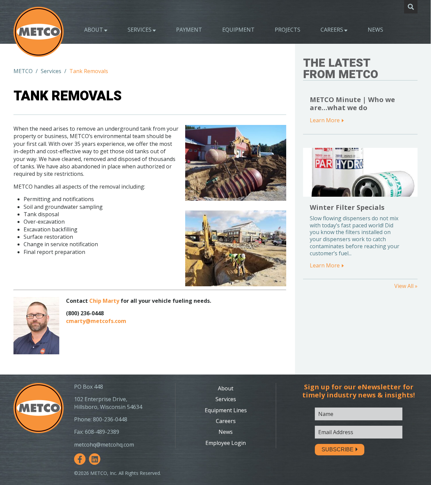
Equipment (238, 29)
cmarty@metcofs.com (96, 321)
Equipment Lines (226, 410)
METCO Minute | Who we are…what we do (352, 103)
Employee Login (225, 443)
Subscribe (338, 449)
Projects (287, 29)
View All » (406, 286)
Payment (189, 29)
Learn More (325, 120)
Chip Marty (104, 300)
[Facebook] (80, 459)
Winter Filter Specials (347, 207)
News (375, 29)
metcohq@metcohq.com (104, 444)
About (93, 29)
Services (140, 29)
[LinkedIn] (94, 459)
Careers (332, 29)
